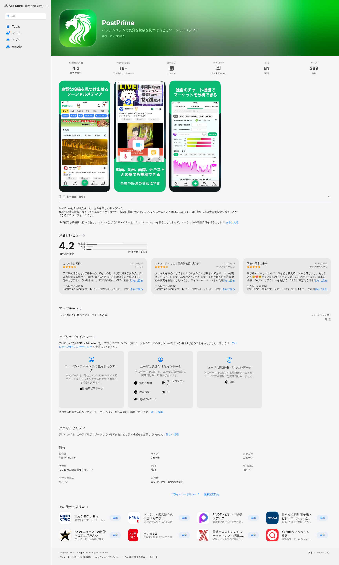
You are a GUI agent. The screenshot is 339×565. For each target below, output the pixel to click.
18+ (245, 469)
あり (61, 481)
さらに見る (232, 222)
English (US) (323, 553)
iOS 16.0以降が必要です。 (74, 469)
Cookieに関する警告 (135, 557)
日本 (310, 553)
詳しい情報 (157, 411)
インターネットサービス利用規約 (75, 557)
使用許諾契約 (211, 494)
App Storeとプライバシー (108, 557)
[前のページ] (55, 276)
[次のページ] (335, 276)
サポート (153, 557)
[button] (25, 26)
